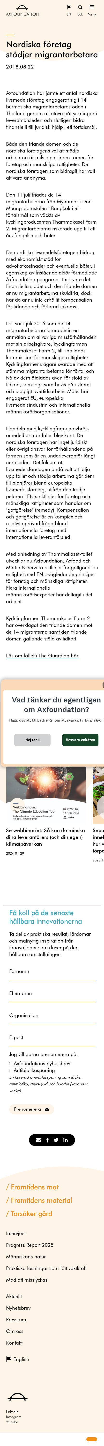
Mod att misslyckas (26, 1280)
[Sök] (80, 7)
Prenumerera (27, 1109)
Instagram (13, 1417)
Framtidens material (41, 1200)
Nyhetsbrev (18, 1308)
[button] (7, 1439)
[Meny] (92, 7)
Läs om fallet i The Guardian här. (42, 656)
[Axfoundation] (22, 10)
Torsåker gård (31, 1214)
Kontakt (14, 1343)
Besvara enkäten (80, 739)
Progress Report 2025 (29, 1245)
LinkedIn (12, 1412)
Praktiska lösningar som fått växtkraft (46, 1268)
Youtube (12, 1422)
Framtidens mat (35, 1187)
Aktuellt (14, 1296)
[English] (69, 7)
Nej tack (32, 739)
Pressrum (16, 1320)
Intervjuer (16, 1233)
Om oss (14, 1331)
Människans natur (26, 1257)
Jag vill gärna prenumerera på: (43, 1054)
